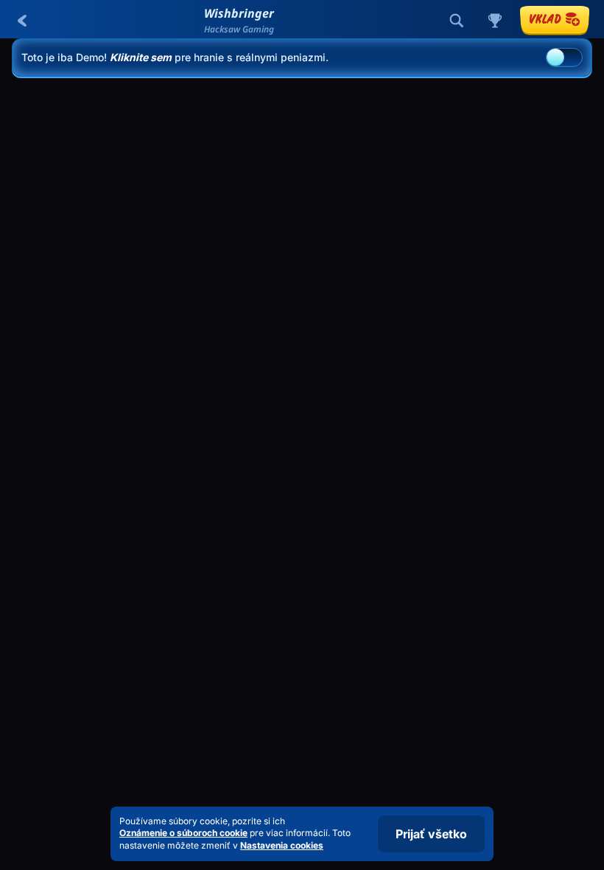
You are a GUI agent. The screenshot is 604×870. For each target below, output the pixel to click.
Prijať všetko (431, 833)
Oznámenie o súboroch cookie (183, 832)
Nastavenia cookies (281, 846)
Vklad (545, 18)
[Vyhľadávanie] (456, 20)
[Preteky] (495, 20)
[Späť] (22, 20)
